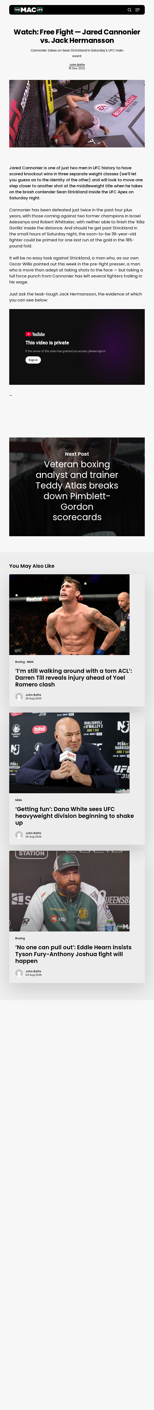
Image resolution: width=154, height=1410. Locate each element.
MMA (30, 662)
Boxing (20, 662)
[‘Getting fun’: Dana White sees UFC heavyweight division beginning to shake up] (77, 779)
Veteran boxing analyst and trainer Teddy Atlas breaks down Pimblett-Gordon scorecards (77, 486)
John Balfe (77, 65)
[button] (137, 10)
